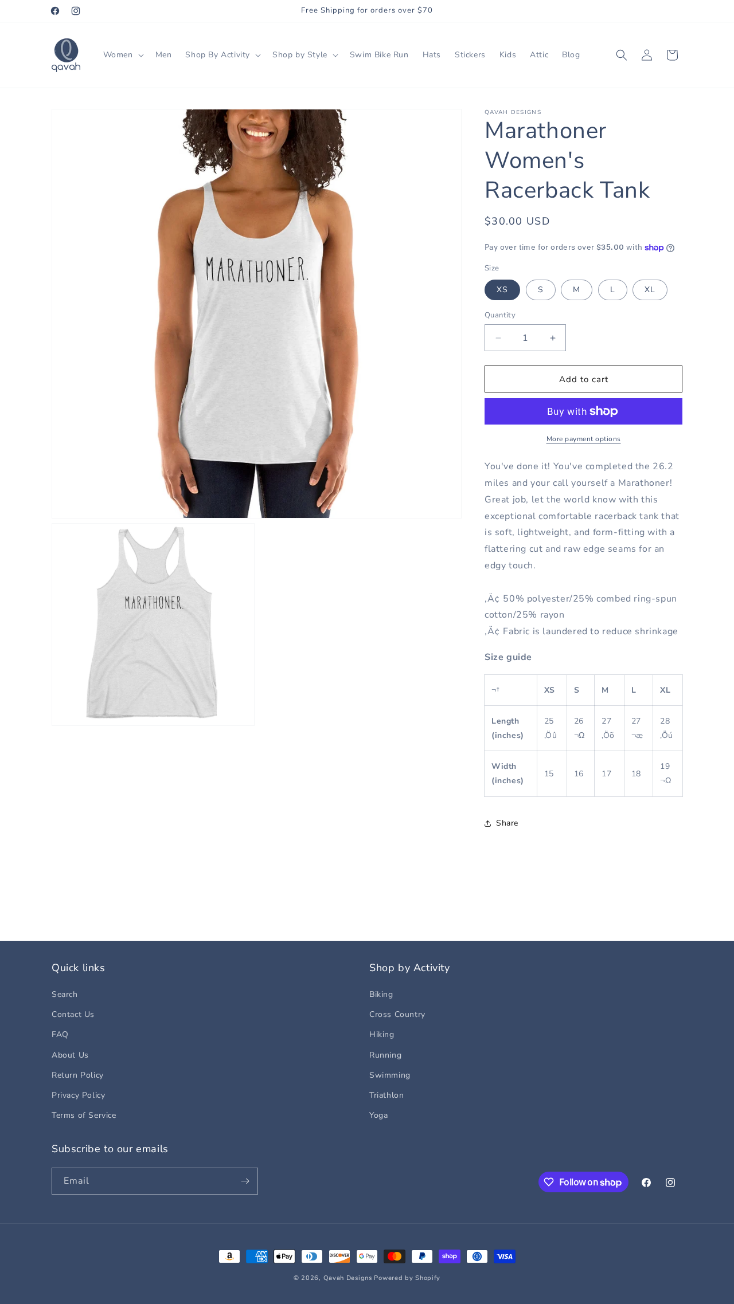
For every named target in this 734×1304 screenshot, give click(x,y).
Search (65, 994)
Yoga (378, 1115)
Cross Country (397, 1014)
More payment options (583, 438)
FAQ (60, 1034)
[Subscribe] (244, 1181)
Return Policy (78, 1075)
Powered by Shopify (407, 1278)
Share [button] (507, 823)
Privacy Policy (78, 1095)
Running (385, 1055)
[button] (122, 55)
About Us (70, 1055)
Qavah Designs (347, 1278)
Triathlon (386, 1095)
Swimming (390, 1075)
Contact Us (73, 1014)
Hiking (382, 1034)
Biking (381, 994)
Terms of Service (84, 1115)
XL (650, 289)
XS (502, 289)
